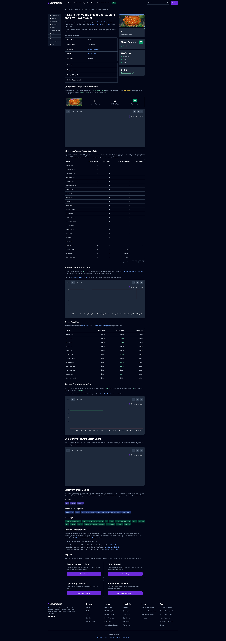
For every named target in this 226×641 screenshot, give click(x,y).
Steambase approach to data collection (88, 538)
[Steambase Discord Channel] (49, 616)
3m (73, 112)
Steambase (51, 608)
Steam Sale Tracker (148, 607)
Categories (126, 611)
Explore (174, 3)
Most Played (68, 3)
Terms (105, 637)
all (81, 112)
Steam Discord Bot (166, 611)
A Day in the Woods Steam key (133, 271)
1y (77, 112)
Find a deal (83, 574)
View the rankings (124, 574)
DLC (87, 611)
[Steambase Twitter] (54, 616)
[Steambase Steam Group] (52, 616)
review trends (107, 24)
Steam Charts (90, 621)
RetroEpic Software (93, 49)
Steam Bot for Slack (167, 614)
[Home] (65, 9)
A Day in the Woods (102, 22)
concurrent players (95, 24)
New (75, 3)
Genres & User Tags (73, 75)
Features (70, 65)
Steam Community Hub (111, 547)
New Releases (109, 618)
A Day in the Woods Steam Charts (99, 9)
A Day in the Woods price (78, 277)
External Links (71, 70)
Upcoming (82, 3)
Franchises (126, 625)
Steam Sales (90, 3)
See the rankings (83, 593)
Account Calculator (166, 621)
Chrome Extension (166, 607)
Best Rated (108, 607)
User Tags (126, 614)
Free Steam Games (148, 614)
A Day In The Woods (81, 9)
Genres (125, 607)
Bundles (88, 618)
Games (71, 9)
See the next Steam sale (124, 593)
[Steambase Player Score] (135, 42)
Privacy (99, 637)
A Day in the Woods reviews (107, 394)
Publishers (126, 621)
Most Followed (109, 614)
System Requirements (74, 80)
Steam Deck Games (111, 625)
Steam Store (114, 545)
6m (73, 282)
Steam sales (85, 326)
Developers (127, 618)
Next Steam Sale (165, 618)
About (118, 637)
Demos (88, 614)
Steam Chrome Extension (104, 3)
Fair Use (112, 637)
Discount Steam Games (149, 611)
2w (68, 112)
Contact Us (125, 637)
